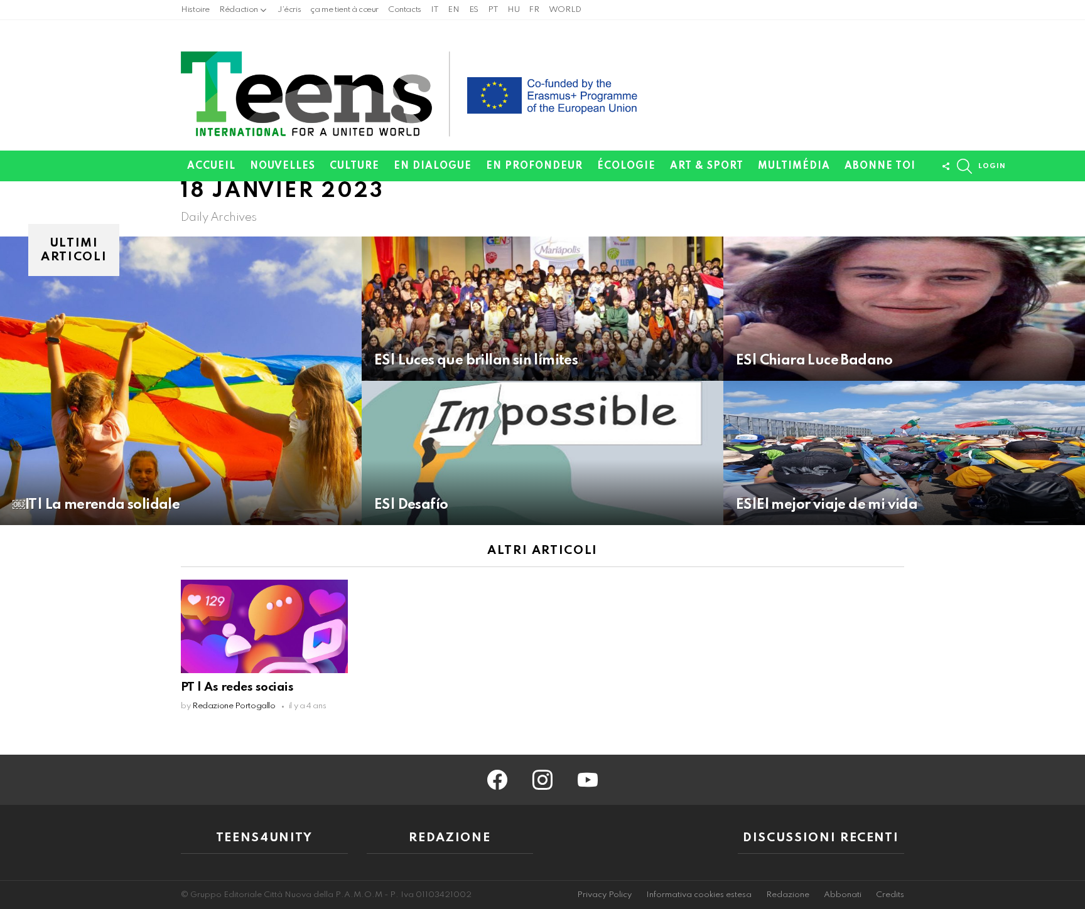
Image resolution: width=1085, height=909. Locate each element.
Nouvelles (282, 166)
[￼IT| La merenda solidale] (181, 381)
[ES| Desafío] (542, 453)
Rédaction (238, 10)
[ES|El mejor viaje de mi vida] (904, 453)
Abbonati (842, 895)
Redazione (787, 895)
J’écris (289, 10)
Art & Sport (706, 166)
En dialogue (433, 166)
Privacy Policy (604, 895)
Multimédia (794, 166)
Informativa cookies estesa (699, 895)
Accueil (211, 166)
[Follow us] (946, 166)
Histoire (195, 10)
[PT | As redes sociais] (264, 626)
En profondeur (534, 166)
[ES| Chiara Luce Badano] (904, 309)
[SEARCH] (964, 166)
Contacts (404, 10)
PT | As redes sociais (237, 687)
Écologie (626, 166)
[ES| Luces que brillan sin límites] (542, 309)
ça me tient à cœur (344, 10)
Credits (890, 895)
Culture (354, 166)
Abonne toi (880, 166)
